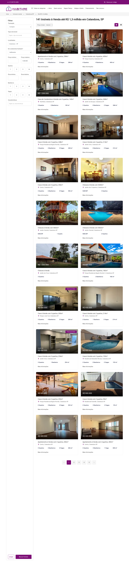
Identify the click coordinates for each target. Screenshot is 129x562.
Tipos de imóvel (12, 32)
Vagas (10, 91)
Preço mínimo (12, 57)
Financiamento (90, 8)
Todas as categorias (39, 8)
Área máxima (25, 74)
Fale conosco (100, 8)
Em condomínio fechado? (15, 48)
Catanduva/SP (30, 14)
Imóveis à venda (17, 14)
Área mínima (11, 74)
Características (12, 100)
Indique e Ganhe (78, 8)
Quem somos (58, 8)
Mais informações (43, 66)
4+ (29, 69)
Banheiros (11, 83)
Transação (11, 23)
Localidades (11, 40)
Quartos (10, 65)
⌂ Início (50, 8)
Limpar (11, 557)
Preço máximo (25, 57)
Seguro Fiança (68, 8)
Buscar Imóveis (23, 557)
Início (7, 14)
